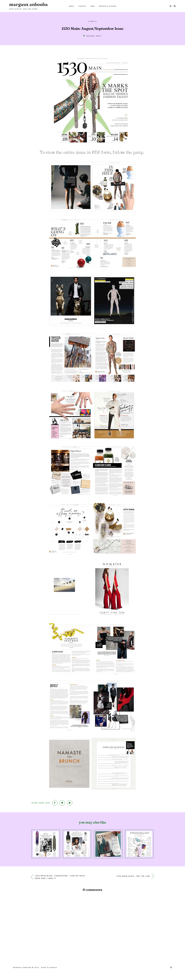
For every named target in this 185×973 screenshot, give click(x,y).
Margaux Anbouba (28, 4)
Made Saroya (49, 967)
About (71, 6)
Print (98, 36)
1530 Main (90, 36)
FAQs (92, 6)
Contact (82, 6)
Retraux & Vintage (107, 6)
